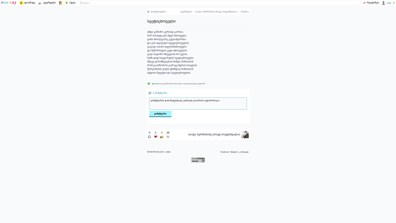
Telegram (234, 152)
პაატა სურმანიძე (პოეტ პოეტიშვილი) (216, 11)
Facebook (224, 152)
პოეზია (245, 11)
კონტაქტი (244, 152)
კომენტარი (160, 113)
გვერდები (186, 11)
